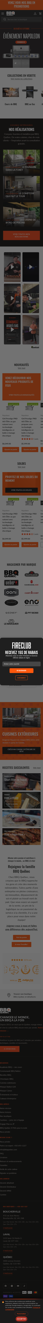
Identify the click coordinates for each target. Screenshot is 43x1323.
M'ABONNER (21, 670)
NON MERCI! (21, 678)
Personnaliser (21, 1314)
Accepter (21, 1319)
